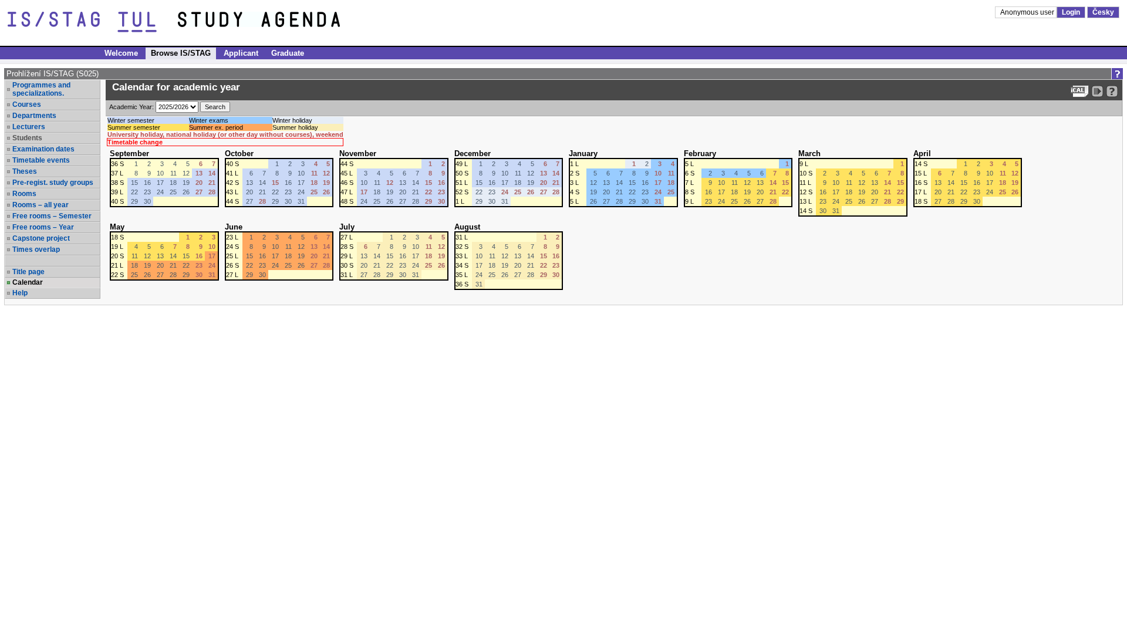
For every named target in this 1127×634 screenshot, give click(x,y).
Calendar (27, 282)
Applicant (241, 53)
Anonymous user (1028, 12)
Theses (24, 171)
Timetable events (41, 160)
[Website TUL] (93, 22)
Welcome (121, 53)
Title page (28, 272)
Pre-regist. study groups (52, 182)
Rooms (24, 194)
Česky (1103, 12)
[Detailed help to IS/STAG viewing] (1112, 91)
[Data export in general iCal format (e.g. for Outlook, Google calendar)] (1080, 91)
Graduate (287, 53)
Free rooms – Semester (52, 216)
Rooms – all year (40, 205)
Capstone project (41, 238)
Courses (26, 104)
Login (1071, 12)
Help (20, 293)
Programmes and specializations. (41, 89)
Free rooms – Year (43, 227)
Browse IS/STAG (181, 53)
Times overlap (36, 249)
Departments (34, 116)
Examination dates (43, 149)
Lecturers (28, 127)
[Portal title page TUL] (280, 22)
